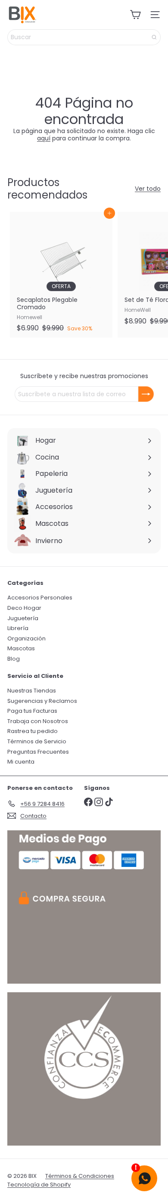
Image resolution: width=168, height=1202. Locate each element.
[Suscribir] (146, 394)
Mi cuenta (20, 762)
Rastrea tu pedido (32, 731)
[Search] (154, 37)
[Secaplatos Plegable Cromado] (61, 274)
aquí (43, 138)
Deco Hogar (24, 608)
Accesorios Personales (39, 597)
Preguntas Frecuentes (38, 752)
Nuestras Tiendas (31, 690)
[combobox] (84, 37)
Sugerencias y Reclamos (42, 701)
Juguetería (22, 618)
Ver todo (148, 189)
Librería (17, 628)
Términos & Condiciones (79, 1176)
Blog (13, 659)
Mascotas (21, 648)
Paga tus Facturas (32, 711)
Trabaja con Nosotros (37, 721)
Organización (26, 638)
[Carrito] (135, 14)
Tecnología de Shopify (39, 1184)
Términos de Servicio (36, 741)
